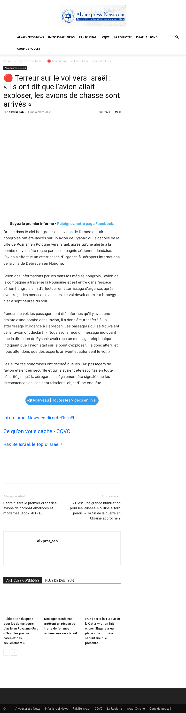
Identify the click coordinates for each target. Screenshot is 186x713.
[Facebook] (8, 123)
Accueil (8, 61)
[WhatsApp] (41, 123)
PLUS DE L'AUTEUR (59, 580)
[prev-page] (6, 653)
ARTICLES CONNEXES (22, 580)
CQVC (105, 37)
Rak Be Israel (88, 37)
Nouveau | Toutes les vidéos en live (64, 400)
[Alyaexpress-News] (93, 16)
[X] (19, 123)
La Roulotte (123, 37)
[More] (53, 123)
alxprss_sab (16, 112)
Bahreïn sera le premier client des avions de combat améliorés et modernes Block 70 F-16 (30, 508)
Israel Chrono (147, 37)
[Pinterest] (30, 123)
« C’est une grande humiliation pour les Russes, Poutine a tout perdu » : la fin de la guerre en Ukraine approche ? (95, 510)
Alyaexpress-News (30, 37)
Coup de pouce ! (28, 48)
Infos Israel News (61, 37)
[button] (177, 37)
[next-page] (14, 653)
